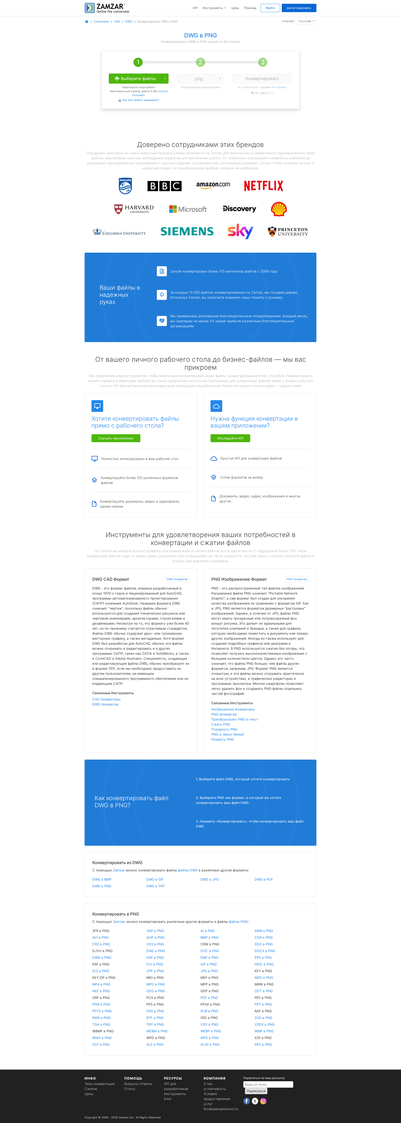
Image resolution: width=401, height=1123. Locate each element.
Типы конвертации (100, 1084)
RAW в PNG (101, 1018)
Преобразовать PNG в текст (234, 719)
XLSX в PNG (210, 1044)
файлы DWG (188, 870)
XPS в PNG (263, 1044)
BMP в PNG (209, 937)
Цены (235, 8)
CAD (117, 21)
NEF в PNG (101, 991)
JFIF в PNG (155, 971)
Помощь (250, 8)
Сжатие (91, 1089)
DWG (128, 21)
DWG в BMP (101, 879)
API (195, 8)
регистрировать (299, 8)
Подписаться (256, 1091)
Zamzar (119, 870)
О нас (208, 1084)
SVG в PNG (263, 1018)
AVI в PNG (100, 937)
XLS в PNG (155, 1044)
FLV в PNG (154, 964)
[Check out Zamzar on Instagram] (263, 1101)
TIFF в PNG (155, 1024)
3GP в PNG (155, 931)
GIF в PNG (208, 964)
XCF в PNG (101, 1044)
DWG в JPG (209, 879)
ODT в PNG (264, 991)
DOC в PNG (209, 951)
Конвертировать (262, 78)
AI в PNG (207, 931)
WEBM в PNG (157, 1031)
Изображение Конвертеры (233, 709)
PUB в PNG (209, 1011)
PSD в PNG (155, 1011)
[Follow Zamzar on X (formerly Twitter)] (255, 1101)
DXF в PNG (155, 957)
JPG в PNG (209, 971)
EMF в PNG (209, 957)
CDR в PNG (264, 937)
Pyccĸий (305, 21)
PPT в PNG (263, 1004)
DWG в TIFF (155, 886)
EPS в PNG (263, 957)
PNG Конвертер (297, 579)
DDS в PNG (264, 944)
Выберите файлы (138, 78)
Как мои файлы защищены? (140, 100)
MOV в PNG (264, 977)
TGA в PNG (101, 1024)
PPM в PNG (101, 1004)
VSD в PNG (209, 1024)
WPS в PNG (209, 1038)
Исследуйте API (230, 438)
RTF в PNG (155, 1018)
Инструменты (213, 8)
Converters (101, 21)
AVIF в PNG (155, 937)
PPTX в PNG (102, 1011)
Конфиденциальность (221, 1109)
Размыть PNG (222, 739)
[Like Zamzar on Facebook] (247, 1101)
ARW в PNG (264, 931)
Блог (167, 1099)
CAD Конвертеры (106, 699)
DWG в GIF (155, 879)
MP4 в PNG (101, 984)
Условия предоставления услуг (217, 1099)
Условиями (279, 87)
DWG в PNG (101, 886)
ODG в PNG (155, 991)
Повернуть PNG (224, 729)
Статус (130, 1089)
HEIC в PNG (264, 964)
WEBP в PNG (210, 1031)
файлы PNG (238, 921)
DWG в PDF (264, 879)
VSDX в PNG (265, 1024)
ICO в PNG (100, 971)
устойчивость (215, 1089)
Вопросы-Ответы (138, 1084)
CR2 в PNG (101, 944)
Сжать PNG (220, 724)
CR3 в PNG (155, 944)
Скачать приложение (115, 438)
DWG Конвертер (177, 579)
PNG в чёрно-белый (227, 734)
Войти (270, 8)
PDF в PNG (209, 998)
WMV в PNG (102, 1038)
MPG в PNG (155, 984)
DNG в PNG (155, 951)
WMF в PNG (264, 1031)
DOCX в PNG (265, 951)
